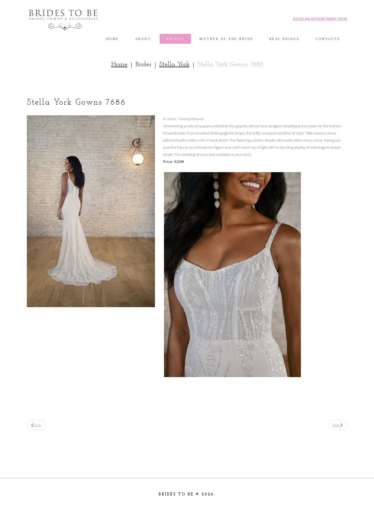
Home (119, 64)
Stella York (174, 64)
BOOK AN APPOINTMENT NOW (320, 18)
